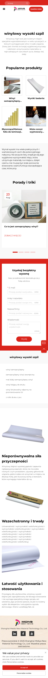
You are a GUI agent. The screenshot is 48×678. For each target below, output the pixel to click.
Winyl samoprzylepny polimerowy (12, 100)
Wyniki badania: (36, 98)
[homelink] (19, 9)
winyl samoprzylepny (15, 370)
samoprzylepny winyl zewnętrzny (20, 375)
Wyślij (24, 339)
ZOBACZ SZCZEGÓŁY (12, 85)
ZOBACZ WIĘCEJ (12, 235)
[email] (44, 343)
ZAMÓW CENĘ (36, 9)
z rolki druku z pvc (14, 397)
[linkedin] (14, 633)
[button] (15, 252)
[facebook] (23, 633)
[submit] (27, 3)
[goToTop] (44, 350)
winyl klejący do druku (15, 385)
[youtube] (31, 633)
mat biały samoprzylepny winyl (19, 380)
